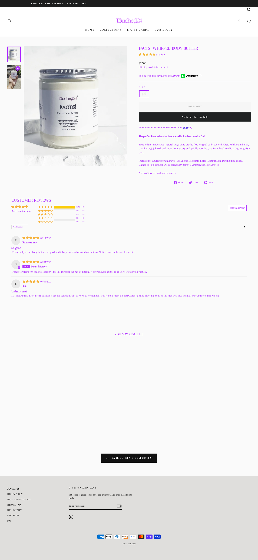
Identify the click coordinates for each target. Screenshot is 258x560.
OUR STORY (164, 29)
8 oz (144, 93)
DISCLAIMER (13, 515)
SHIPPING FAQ (14, 504)
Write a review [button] (237, 207)
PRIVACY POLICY (14, 494)
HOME (90, 29)
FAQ (9, 520)
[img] (31, 238)
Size (142, 87)
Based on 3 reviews (21, 211)
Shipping (143, 67)
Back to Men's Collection (131, 458)
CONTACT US (13, 488)
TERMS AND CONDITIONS (19, 499)
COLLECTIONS (111, 29)
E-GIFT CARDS (138, 29)
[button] (147, 54)
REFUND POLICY (14, 510)
